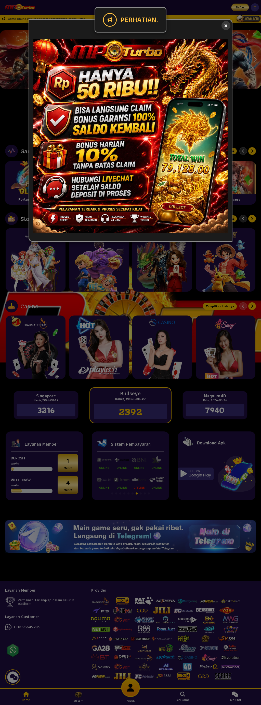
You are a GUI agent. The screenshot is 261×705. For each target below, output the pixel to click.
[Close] (225, 25)
